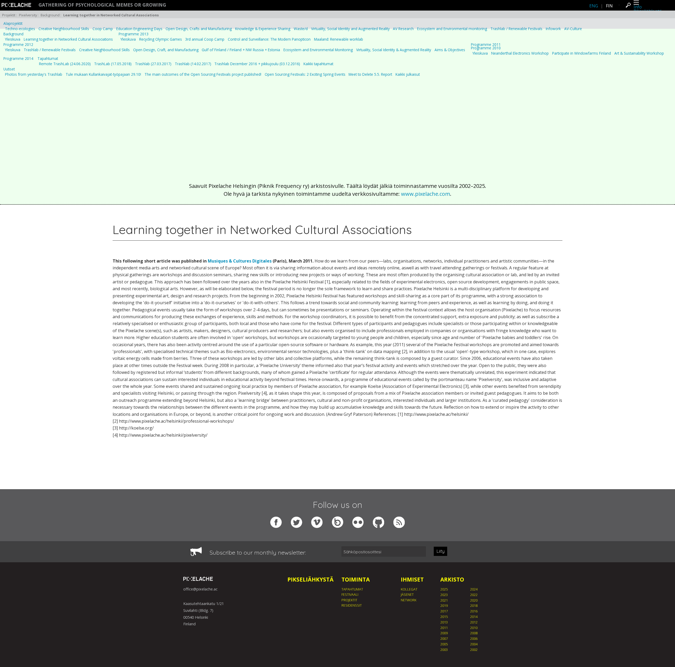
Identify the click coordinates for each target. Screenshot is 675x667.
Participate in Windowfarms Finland (581, 53)
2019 (444, 605)
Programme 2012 (18, 44)
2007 (444, 638)
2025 (444, 589)
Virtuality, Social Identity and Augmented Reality (350, 29)
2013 (444, 622)
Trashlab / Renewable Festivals (516, 29)
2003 (444, 649)
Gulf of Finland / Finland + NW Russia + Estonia (241, 50)
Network (408, 600)
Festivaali (349, 594)
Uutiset (9, 69)
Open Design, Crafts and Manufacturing (199, 29)
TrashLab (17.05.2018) (113, 64)
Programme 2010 (486, 48)
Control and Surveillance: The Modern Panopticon (269, 39)
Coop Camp (103, 29)
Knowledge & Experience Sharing (262, 29)
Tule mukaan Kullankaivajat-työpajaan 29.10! (103, 74)
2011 (444, 627)
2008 (474, 633)
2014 (474, 616)
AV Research (403, 29)
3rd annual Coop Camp (204, 39)
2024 (474, 589)
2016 (474, 611)
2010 (474, 627)
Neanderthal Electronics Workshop (520, 53)
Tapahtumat (47, 58)
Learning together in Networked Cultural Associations (68, 39)
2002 (474, 649)
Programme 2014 (18, 58)
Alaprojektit (12, 23)
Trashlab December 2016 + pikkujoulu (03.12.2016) (257, 64)
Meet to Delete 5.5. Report (370, 74)
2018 (474, 605)
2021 (444, 600)
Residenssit (351, 605)
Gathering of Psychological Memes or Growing (102, 5)
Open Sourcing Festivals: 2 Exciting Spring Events (305, 74)
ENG (593, 6)
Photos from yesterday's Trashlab (33, 74)
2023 (444, 594)
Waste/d (301, 29)
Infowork (553, 29)
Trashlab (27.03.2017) (153, 64)
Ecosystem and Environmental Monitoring (318, 50)
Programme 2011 (486, 44)
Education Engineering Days (139, 29)
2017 (444, 611)
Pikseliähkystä (310, 579)
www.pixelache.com (425, 193)
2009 (444, 633)
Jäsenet (407, 594)
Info (638, 7)
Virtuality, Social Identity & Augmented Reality (393, 50)
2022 (474, 594)
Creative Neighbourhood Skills (63, 29)
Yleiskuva (12, 39)
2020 (474, 600)
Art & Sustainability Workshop (639, 53)
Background (50, 15)
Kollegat (409, 589)
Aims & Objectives (450, 50)
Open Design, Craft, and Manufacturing (166, 50)
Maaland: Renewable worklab (338, 39)
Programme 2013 (133, 34)
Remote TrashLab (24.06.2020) (65, 64)
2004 (474, 644)
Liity (440, 551)
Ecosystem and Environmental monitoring (452, 29)
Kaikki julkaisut (408, 74)
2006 (474, 638)
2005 (444, 644)
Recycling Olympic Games (160, 39)
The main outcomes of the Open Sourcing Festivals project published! (202, 74)
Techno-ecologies (20, 29)
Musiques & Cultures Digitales (240, 261)
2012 (474, 622)
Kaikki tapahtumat (318, 64)
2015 (444, 616)
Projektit (8, 15)
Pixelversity (28, 15)
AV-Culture (573, 29)
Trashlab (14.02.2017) (193, 64)
